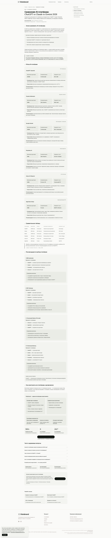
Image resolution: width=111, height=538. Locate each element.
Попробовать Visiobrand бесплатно (46, 436)
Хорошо (5, 534)
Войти (91, 1)
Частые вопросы (77, 16)
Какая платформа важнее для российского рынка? (46, 456)
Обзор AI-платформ (77, 10)
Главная (26, 7)
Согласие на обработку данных (76, 520)
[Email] (21, 521)
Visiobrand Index (52, 1)
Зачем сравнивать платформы (79, 8)
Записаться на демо (60, 478)
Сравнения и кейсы (31, 7)
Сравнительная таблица (78, 12)
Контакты (66, 1)
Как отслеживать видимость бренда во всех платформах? (46, 459)
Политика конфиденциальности (76, 518)
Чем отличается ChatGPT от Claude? (46, 453)
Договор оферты (73, 516)
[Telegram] (18, 521)
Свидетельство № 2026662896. (90, 531)
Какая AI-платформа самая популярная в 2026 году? (46, 447)
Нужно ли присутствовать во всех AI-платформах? (46, 450)
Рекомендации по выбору (78, 13)
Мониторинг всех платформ (79, 15)
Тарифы (59, 1)
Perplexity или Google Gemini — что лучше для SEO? (46, 462)
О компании (46, 516)
